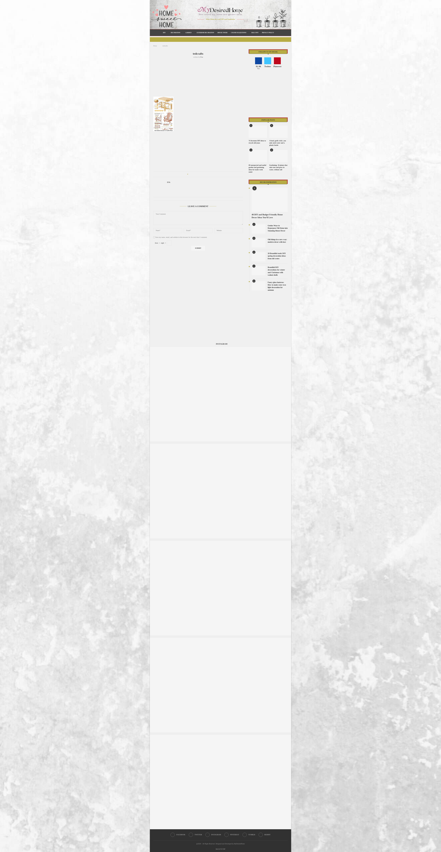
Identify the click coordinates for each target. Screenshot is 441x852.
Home (155, 46)
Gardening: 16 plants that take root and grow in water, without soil (278, 167)
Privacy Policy (268, 32)
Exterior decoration (205, 32)
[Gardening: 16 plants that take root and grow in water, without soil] (278, 156)
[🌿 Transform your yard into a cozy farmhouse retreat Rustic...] (220, 348)
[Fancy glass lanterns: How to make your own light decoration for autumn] (258, 285)
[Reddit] (228, 24)
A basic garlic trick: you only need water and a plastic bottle (277, 143)
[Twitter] (215, 24)
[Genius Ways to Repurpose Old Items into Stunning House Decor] (258, 229)
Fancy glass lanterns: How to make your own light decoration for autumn (277, 286)
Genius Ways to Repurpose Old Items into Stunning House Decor (278, 228)
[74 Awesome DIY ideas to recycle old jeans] (258, 132)
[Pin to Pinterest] (196, 174)
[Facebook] (212, 24)
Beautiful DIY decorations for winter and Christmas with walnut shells (276, 271)
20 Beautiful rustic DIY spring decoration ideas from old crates (277, 256)
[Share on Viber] (205, 174)
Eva (201, 57)
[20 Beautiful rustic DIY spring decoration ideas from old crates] (258, 256)
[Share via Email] (207, 174)
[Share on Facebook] (192, 174)
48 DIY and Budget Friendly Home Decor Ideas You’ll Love (267, 216)
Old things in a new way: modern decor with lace (277, 240)
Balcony (255, 32)
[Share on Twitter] (194, 174)
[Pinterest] (222, 24)
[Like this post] (189, 174)
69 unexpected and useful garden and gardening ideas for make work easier (257, 168)
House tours (223, 32)
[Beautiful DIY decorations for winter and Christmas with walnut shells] (258, 270)
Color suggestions (238, 32)
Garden (188, 32)
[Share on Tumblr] (198, 174)
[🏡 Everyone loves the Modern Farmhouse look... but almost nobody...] (220, 542)
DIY (164, 32)
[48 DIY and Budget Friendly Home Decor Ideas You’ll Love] (270, 200)
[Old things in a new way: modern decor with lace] (258, 242)
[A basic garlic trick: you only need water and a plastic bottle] (278, 132)
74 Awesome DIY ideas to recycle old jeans (257, 142)
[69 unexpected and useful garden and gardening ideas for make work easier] (258, 156)
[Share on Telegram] (203, 174)
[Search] (277, 32)
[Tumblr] (225, 24)
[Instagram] (219, 24)
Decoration (175, 32)
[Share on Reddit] (200, 174)
